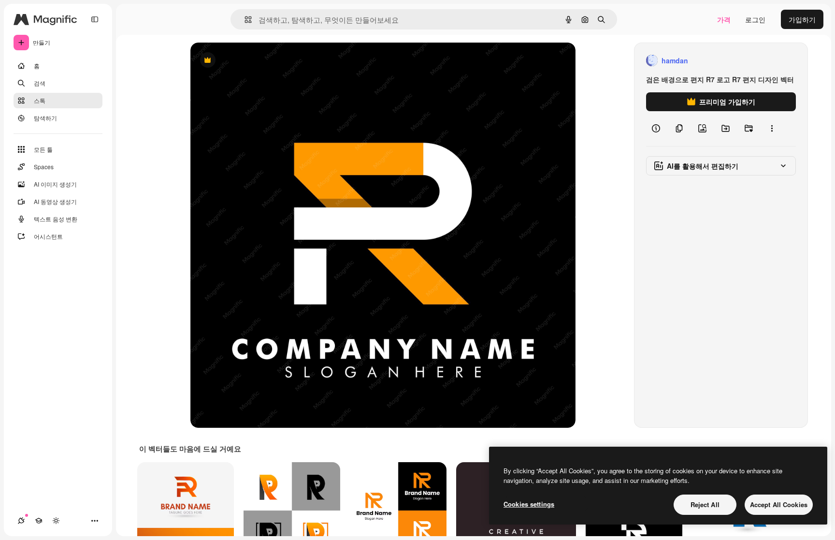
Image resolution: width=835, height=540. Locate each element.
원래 (246, 61)
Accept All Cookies (778, 504)
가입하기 (802, 19)
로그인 (755, 19)
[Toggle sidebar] (94, 19)
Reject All (705, 504)
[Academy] (38, 520)
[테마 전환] (56, 520)
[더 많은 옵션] (771, 128)
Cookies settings (529, 504)
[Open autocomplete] (244, 19)
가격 (724, 19)
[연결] (21, 520)
